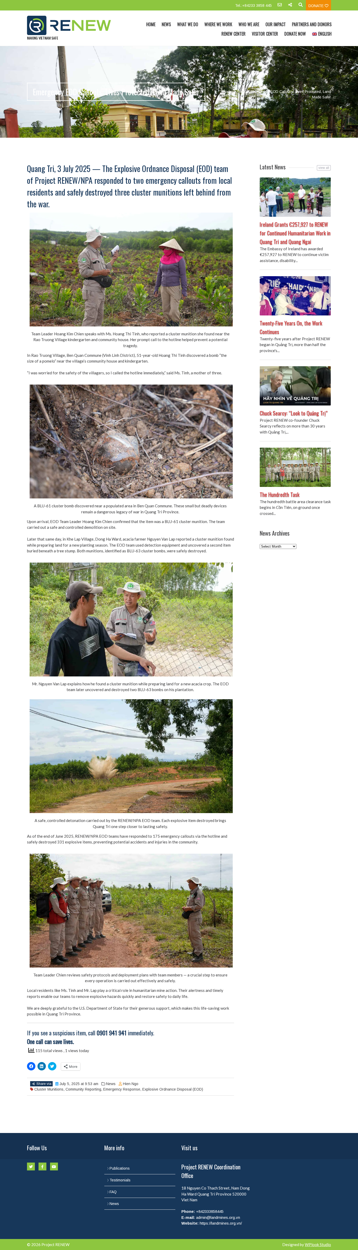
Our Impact (275, 24)
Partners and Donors (312, 24)
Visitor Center (265, 34)
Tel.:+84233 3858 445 (253, 5)
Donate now (295, 34)
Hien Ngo (130, 1084)
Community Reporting (83, 1089)
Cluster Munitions (48, 1089)
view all (323, 168)
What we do (187, 24)
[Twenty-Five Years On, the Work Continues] (295, 295)
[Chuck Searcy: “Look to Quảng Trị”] (295, 385)
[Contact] (279, 6)
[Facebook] (42, 1166)
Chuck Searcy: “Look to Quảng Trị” (294, 413)
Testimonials (120, 1180)
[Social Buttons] (290, 6)
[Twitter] (31, 1166)
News (166, 24)
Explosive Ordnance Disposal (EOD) (172, 1089)
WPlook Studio (318, 1244)
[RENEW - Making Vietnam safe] (72, 25)
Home (150, 24)
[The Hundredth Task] (295, 467)
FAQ (113, 1192)
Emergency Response (121, 1089)
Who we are (248, 24)
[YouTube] (54, 1166)
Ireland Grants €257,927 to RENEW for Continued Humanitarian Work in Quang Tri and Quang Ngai (295, 233)
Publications (120, 1168)
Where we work (218, 24)
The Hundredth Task (279, 494)
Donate (316, 6)
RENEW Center (233, 34)
